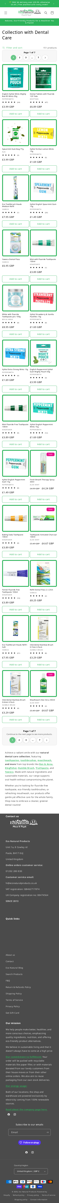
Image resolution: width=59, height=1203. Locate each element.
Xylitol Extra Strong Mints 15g (15, 369)
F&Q (8, 980)
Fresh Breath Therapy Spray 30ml (42, 481)
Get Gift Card (12, 1012)
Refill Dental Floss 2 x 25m (41, 590)
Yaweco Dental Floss (11, 259)
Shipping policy (21, 1199)
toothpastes (12, 760)
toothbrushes (28, 760)
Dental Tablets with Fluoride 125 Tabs (42, 95)
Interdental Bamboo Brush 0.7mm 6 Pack (41, 646)
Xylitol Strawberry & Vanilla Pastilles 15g (42, 315)
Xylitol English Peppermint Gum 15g (13, 481)
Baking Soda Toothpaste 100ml (12, 536)
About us (10, 954)
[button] (6, 13)
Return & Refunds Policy (18, 987)
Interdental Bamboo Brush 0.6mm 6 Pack (13, 701)
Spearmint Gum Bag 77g (13, 149)
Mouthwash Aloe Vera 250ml (42, 700)
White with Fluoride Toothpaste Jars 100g (11, 315)
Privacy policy (33, 1195)
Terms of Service (14, 1000)
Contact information (38, 1199)
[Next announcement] (54, 4)
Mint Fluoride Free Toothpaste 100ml (15, 425)
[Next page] (45, 57)
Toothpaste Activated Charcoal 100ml (43, 536)
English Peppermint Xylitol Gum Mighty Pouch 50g (41, 370)
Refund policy (18, 1195)
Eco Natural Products (28, 1191)
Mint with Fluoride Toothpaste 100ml (43, 260)
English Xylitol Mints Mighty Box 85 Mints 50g (14, 95)
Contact (10, 961)
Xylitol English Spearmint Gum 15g (43, 205)
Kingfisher (11, 768)
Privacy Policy (13, 1006)
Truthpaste (42, 768)
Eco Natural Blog (14, 967)
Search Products (14, 974)
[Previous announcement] (5, 4)
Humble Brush (26, 768)
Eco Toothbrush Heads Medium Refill (12, 205)
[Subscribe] (47, 1132)
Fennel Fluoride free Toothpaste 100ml (11, 591)
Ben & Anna (46, 764)
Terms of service (48, 1195)
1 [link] (13, 57)
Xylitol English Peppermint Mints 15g (41, 425)
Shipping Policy (14, 993)
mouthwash (44, 760)
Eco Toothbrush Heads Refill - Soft (15, 646)
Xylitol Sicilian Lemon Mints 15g (42, 150)
